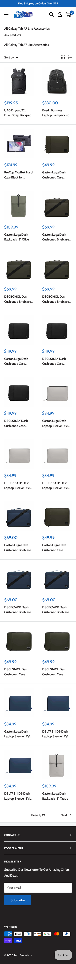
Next (64, 815)
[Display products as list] (70, 57)
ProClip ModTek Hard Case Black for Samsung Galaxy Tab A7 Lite (18, 175)
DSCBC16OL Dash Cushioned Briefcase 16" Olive (17, 299)
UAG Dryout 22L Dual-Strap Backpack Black (18, 113)
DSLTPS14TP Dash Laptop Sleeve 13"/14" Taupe (18, 486)
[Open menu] (6, 14)
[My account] (60, 14)
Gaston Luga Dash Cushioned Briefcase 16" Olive (55, 237)
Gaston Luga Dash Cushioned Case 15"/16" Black (16, 361)
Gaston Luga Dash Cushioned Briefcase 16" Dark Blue (17, 548)
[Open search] (51, 14)
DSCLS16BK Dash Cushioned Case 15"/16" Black (54, 361)
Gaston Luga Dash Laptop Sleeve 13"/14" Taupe (56, 423)
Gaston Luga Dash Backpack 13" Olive (16, 237)
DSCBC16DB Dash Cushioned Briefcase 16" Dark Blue (17, 610)
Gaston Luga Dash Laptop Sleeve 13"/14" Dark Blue (18, 734)
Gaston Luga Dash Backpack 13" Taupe (55, 796)
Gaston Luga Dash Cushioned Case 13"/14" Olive (54, 548)
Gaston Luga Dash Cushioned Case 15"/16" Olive (54, 175)
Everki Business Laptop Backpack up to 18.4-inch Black (55, 113)
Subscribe (18, 900)
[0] (68, 14)
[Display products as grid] (63, 57)
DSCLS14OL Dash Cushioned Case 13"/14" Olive (16, 672)
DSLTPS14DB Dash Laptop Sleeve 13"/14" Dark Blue (56, 734)
